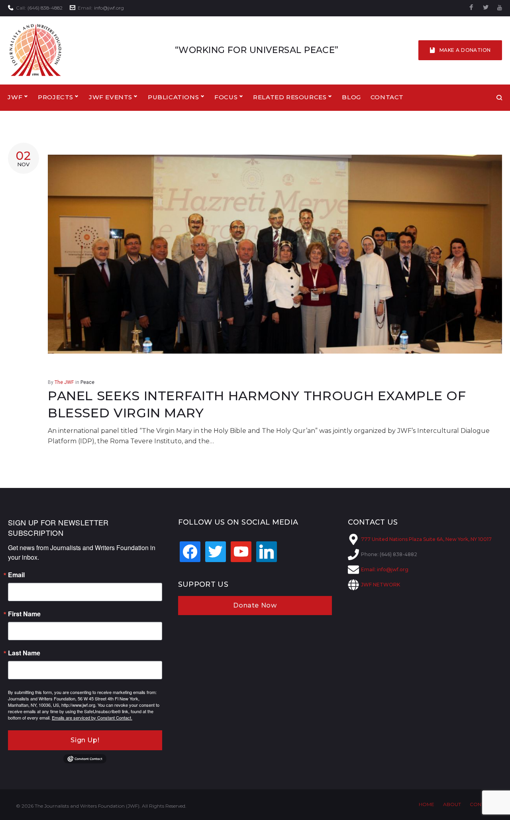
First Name (24, 614)
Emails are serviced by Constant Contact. (92, 717)
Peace (87, 382)
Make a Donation (465, 50)
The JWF (64, 382)
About (452, 804)
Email (16, 575)
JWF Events (110, 97)
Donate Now (255, 605)
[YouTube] (499, 8)
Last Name (24, 653)
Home (426, 804)
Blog (351, 97)
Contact (387, 97)
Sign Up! (85, 740)
